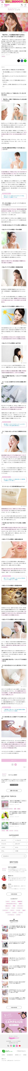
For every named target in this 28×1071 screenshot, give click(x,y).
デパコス (14, 912)
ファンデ (20, 912)
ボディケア (17, 844)
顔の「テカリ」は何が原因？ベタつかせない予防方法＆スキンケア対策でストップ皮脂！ (14, 579)
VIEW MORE (14, 894)
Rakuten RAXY (7, 5)
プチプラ (12, 910)
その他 (16, 851)
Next (25, 767)
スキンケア (8, 54)
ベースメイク (18, 840)
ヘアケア (3, 847)
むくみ (7, 819)
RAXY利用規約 (8, 1041)
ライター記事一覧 (14, 784)
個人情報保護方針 (10, 1054)
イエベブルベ (5, 910)
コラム (2, 851)
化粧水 (24, 910)
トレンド (11, 830)
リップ (13, 908)
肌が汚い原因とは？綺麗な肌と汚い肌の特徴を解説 (13, 69)
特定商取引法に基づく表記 (13, 1042)
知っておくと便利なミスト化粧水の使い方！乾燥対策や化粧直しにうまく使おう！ (14, 480)
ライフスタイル (11, 914)
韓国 (15, 808)
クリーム (16, 830)
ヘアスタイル (19, 908)
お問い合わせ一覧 (10, 1060)
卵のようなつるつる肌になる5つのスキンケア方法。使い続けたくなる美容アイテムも (14, 196)
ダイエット (8, 912)
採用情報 (24, 1054)
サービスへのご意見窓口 (16, 1041)
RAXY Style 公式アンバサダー (7, 808)
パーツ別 (18, 910)
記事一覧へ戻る (14, 790)
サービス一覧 (4, 1060)
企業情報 (3, 1054)
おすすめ (13, 901)
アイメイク (3, 844)
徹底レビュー (8, 905)
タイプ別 (18, 914)
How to (3, 56)
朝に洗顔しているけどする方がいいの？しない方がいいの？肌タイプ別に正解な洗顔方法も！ (14, 424)
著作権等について (18, 1054)
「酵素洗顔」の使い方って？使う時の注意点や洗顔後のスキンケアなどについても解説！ (14, 710)
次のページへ (14, 760)
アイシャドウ (20, 905)
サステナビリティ (17, 1060)
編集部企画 (20, 901)
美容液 (19, 808)
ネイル (16, 847)
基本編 (20, 903)
